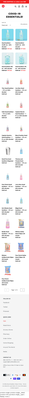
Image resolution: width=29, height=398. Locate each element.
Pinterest (6, 311)
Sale (4, 321)
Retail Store (7, 325)
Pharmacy (6, 334)
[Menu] (26, 6)
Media (5, 351)
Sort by (4, 22)
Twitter (5, 307)
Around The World (9, 347)
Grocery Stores (8, 330)
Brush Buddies (11, 384)
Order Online (7, 338)
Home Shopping (8, 343)
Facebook (6, 302)
